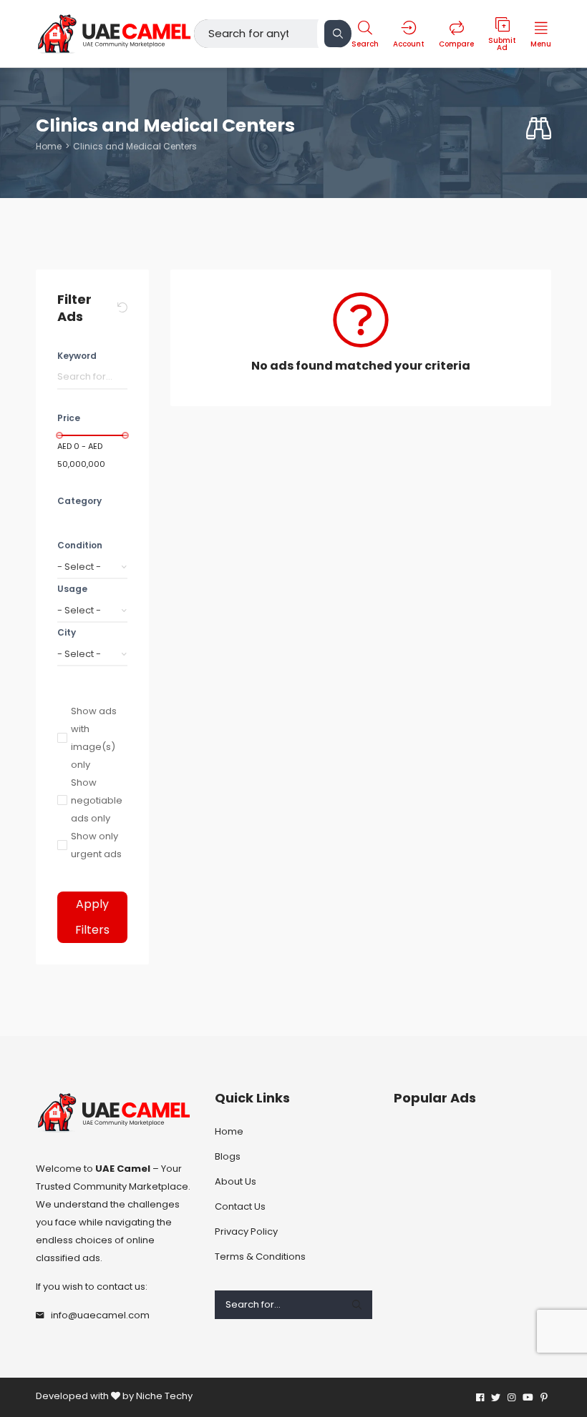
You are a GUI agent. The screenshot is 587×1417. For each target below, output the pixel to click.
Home (49, 146)
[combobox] (92, 566)
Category (79, 501)
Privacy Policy (246, 1231)
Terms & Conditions (260, 1256)
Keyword (77, 356)
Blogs (228, 1156)
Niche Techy (164, 1396)
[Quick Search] (538, 129)
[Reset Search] (122, 308)
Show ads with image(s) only (94, 737)
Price (68, 418)
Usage (72, 589)
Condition (79, 545)
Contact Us (240, 1206)
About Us (235, 1181)
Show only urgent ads (96, 845)
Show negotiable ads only (96, 800)
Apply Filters (92, 917)
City (66, 632)
